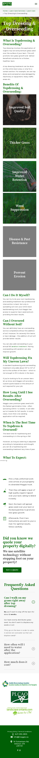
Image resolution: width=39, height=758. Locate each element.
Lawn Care (31, 11)
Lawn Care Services (17, 11)
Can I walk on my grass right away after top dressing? (15, 602)
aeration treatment (19, 346)
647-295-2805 (21, 734)
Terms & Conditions (25, 731)
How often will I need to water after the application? (14, 649)
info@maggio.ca (21, 737)
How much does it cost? (15, 663)
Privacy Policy (12, 731)
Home (5, 11)
